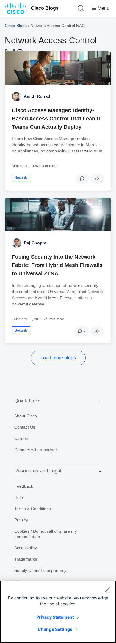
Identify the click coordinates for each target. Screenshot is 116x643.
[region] (58, 612)
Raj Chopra (35, 243)
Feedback (23, 486)
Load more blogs (58, 357)
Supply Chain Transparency (40, 570)
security (21, 177)
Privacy (21, 520)
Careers (21, 438)
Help (18, 497)
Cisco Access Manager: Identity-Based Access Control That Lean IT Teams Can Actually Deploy (56, 118)
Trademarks (25, 559)
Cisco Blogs (45, 8)
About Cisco (25, 415)
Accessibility (25, 547)
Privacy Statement (55, 617)
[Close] (107, 590)
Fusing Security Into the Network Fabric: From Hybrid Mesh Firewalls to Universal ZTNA (57, 265)
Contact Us (24, 427)
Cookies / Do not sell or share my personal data (45, 534)
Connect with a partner (35, 449)
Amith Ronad (37, 96)
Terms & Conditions (32, 508)
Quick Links (27, 400)
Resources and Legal (37, 471)
